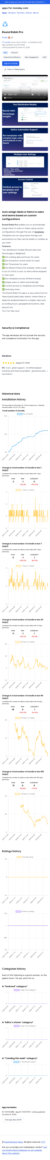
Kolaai (5, 37)
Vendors (12, 13)
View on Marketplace (16, 69)
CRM (44, 57)
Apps (4, 13)
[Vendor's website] (12, 37)
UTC (43, 1142)
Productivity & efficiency (12, 57)
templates (39, 232)
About (36, 13)
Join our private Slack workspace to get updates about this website (24, 1150)
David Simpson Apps (13, 1142)
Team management (31, 57)
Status (29, 13)
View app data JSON (13, 1120)
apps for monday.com (15, 7)
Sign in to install (10, 63)
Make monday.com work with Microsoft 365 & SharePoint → (25, 2)
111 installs (6, 42)
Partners (21, 13)
